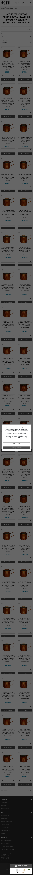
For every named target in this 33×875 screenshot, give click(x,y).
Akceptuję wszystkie (16, 448)
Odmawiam (16, 444)
